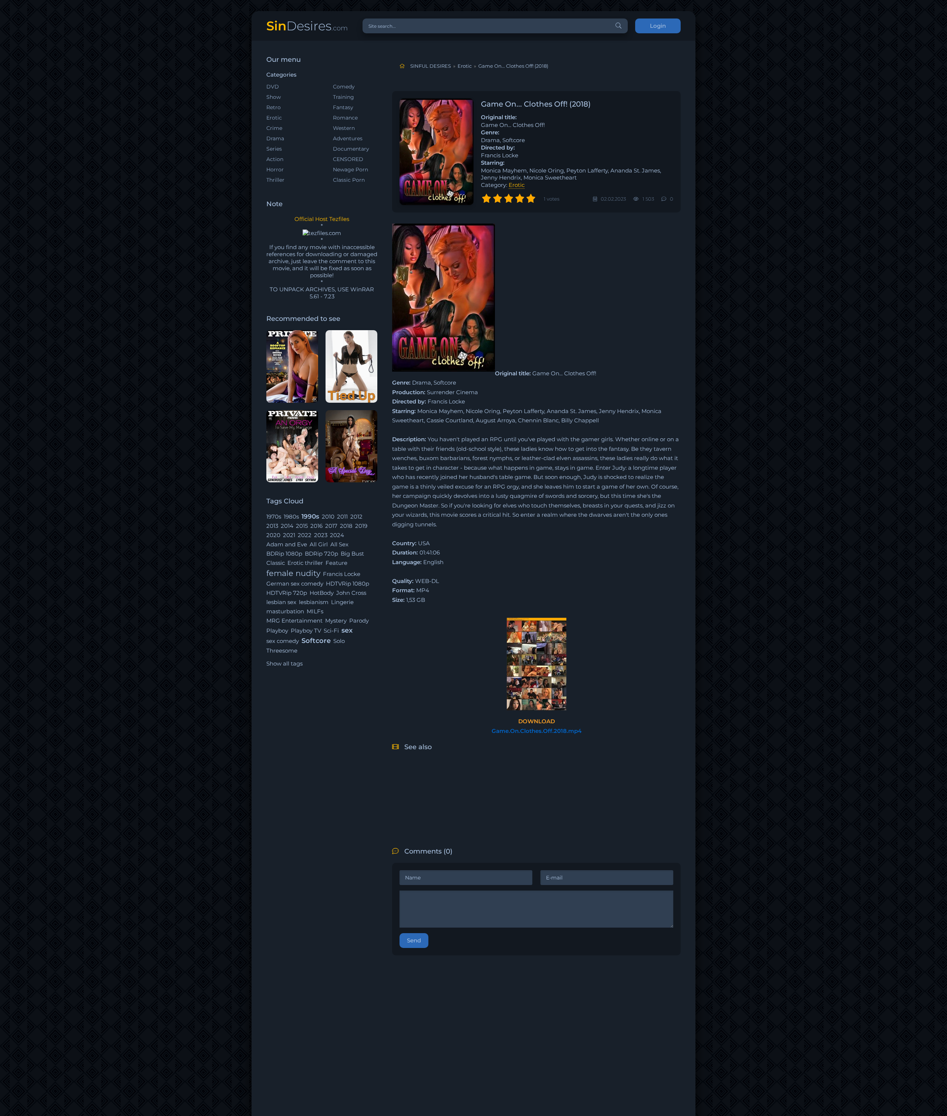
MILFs (315, 611)
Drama (275, 138)
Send (414, 940)
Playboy (277, 630)
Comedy (344, 86)
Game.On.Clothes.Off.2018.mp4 (537, 730)
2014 (287, 525)
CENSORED (348, 159)
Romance (345, 117)
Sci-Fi (331, 630)
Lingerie (342, 602)
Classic (275, 562)
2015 (302, 525)
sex (347, 630)
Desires (307, 25)
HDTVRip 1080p (347, 583)
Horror (275, 169)
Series (274, 148)
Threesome (281, 650)
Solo (339, 640)
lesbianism (313, 602)
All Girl (319, 544)
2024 (337, 535)
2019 (361, 525)
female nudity (293, 573)
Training (343, 97)
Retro (273, 107)
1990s (310, 516)
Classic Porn (349, 180)
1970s (273, 516)
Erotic (274, 117)
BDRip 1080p (284, 553)
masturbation (285, 611)
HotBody (322, 592)
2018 (346, 525)
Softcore (316, 641)
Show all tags (284, 663)
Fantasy (343, 107)
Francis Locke (341, 573)
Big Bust (352, 553)
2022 (304, 535)
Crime (274, 128)
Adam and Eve (286, 544)
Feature (336, 562)
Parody (359, 620)
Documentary (351, 148)
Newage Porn (350, 169)
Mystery (336, 620)
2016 (316, 525)
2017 (331, 525)
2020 (273, 535)
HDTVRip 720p (286, 592)
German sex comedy (294, 583)
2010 (328, 516)
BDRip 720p (321, 553)
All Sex (339, 544)
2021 (289, 535)
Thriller (275, 180)
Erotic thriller (305, 562)
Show (273, 97)
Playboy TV (306, 630)
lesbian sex (281, 602)
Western (344, 128)
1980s (291, 516)
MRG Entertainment (294, 620)
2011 (342, 516)
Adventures (348, 138)
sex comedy (282, 640)
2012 (356, 516)
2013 (272, 525)
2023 (320, 535)
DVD (272, 86)
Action (274, 159)
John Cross (351, 592)
